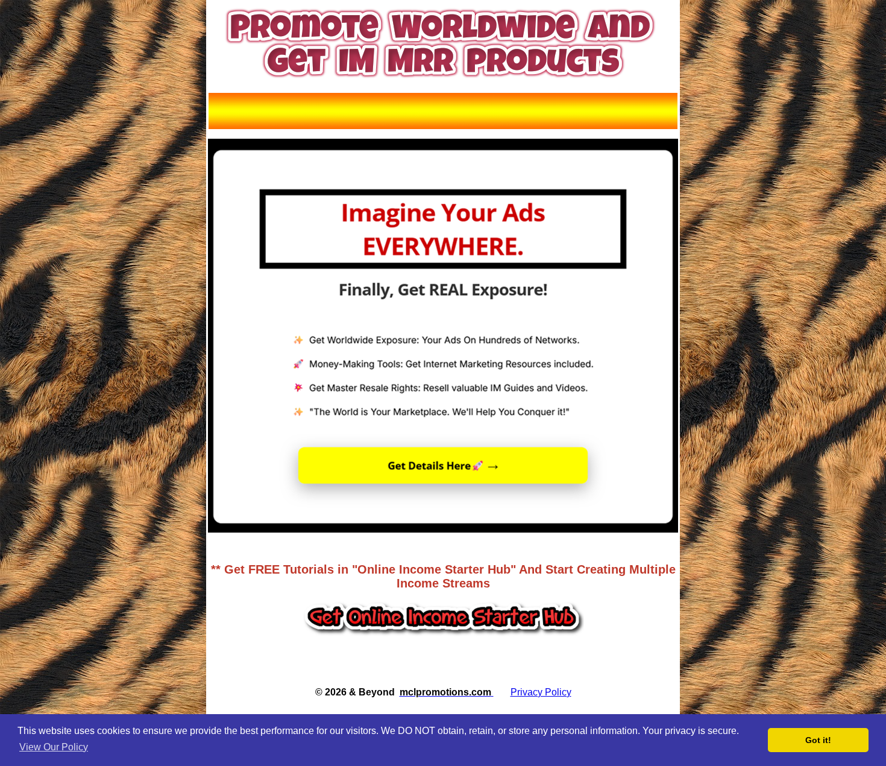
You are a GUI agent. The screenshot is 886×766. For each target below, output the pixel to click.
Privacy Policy (541, 692)
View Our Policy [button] (53, 747)
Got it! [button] (818, 740)
